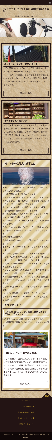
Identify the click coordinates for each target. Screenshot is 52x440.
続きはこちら (26, 93)
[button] (26, 2)
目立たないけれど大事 (26, 418)
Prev (3, 27)
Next (48, 27)
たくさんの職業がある (26, 407)
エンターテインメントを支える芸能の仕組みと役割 (26, 9)
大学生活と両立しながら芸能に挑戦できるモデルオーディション (25, 312)
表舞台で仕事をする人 (26, 412)
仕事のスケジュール (26, 424)
